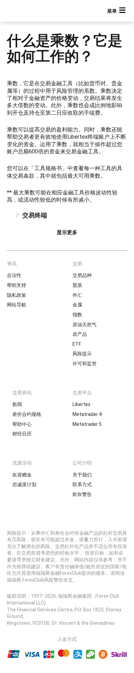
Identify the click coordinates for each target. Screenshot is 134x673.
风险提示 (82, 353)
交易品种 (82, 275)
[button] (117, 11)
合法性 (14, 275)
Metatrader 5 (87, 424)
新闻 (17, 404)
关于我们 (82, 475)
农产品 (79, 334)
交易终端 (34, 215)
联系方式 (82, 484)
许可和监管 (84, 363)
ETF (76, 344)
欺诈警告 (82, 494)
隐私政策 (16, 295)
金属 (77, 304)
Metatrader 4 (87, 414)
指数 (77, 314)
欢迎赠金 (22, 475)
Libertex (81, 404)
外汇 (77, 295)
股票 (77, 285)
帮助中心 (22, 424)
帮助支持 (16, 285)
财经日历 (22, 433)
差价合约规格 (26, 414)
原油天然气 (84, 324)
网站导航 (16, 304)
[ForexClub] (29, 10)
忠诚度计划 (24, 484)
